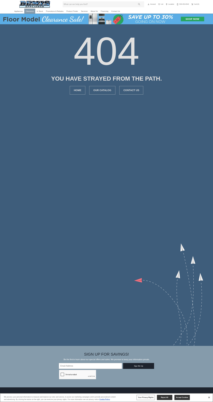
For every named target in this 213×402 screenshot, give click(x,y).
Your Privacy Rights (145, 397)
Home (77, 90)
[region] (106, 397)
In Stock (40, 11)
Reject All (164, 397)
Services (84, 11)
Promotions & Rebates (54, 11)
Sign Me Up (138, 366)
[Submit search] (139, 4)
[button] (148, 4)
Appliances (18, 11)
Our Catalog (102, 90)
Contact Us (115, 11)
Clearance (30, 11)
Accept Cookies (182, 397)
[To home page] (35, 4)
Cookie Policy (104, 399)
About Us (94, 11)
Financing (104, 11)
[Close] (209, 397)
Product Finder (72, 11)
